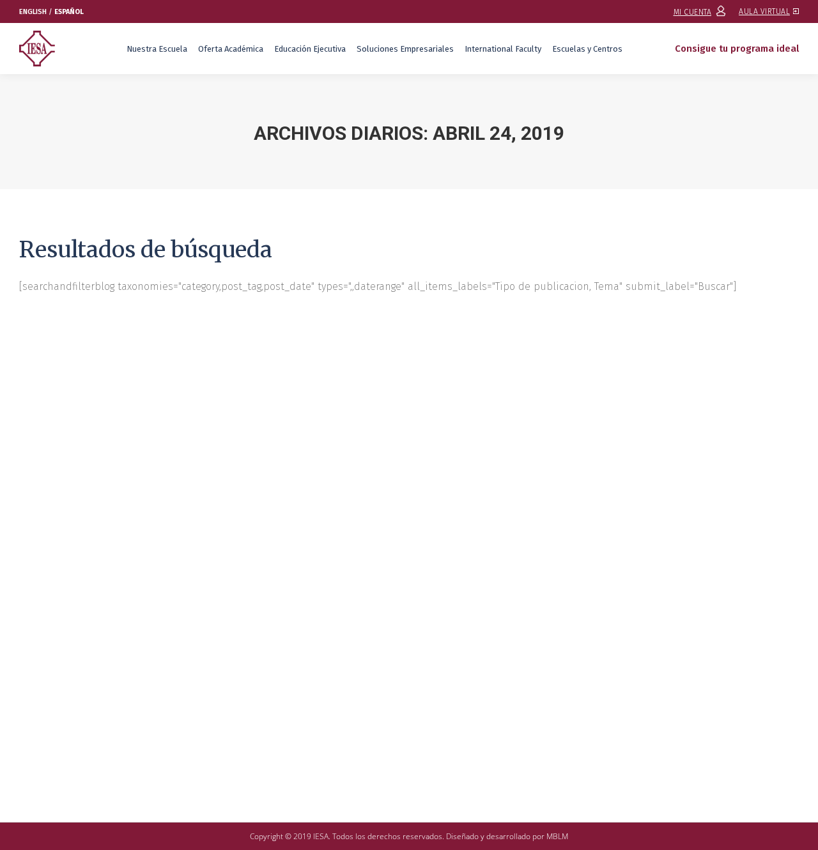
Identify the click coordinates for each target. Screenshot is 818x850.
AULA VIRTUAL (764, 11)
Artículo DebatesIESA (73, 703)
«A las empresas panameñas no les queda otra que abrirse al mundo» (240, 679)
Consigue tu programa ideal (737, 48)
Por (199, 703)
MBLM (557, 836)
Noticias (131, 703)
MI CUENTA (693, 12)
